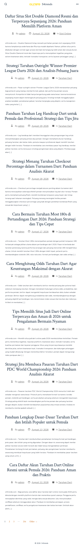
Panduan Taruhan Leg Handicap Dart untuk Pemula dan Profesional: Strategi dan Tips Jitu (41, 116)
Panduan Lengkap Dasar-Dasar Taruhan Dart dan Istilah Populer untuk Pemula (41, 419)
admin (22, 33)
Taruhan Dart (65, 78)
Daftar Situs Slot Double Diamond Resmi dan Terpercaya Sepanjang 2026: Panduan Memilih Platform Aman (41, 21)
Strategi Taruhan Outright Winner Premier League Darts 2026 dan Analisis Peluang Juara (41, 68)
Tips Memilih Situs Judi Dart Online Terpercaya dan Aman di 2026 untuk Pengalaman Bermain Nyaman (41, 316)
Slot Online (65, 33)
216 (24, 521)
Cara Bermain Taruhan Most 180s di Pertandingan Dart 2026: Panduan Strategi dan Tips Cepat (41, 219)
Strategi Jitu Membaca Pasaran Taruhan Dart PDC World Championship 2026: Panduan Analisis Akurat (41, 369)
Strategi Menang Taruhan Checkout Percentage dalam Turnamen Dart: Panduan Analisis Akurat (41, 166)
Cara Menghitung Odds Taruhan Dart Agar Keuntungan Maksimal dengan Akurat (41, 266)
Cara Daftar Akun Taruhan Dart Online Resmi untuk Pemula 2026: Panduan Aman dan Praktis (41, 470)
